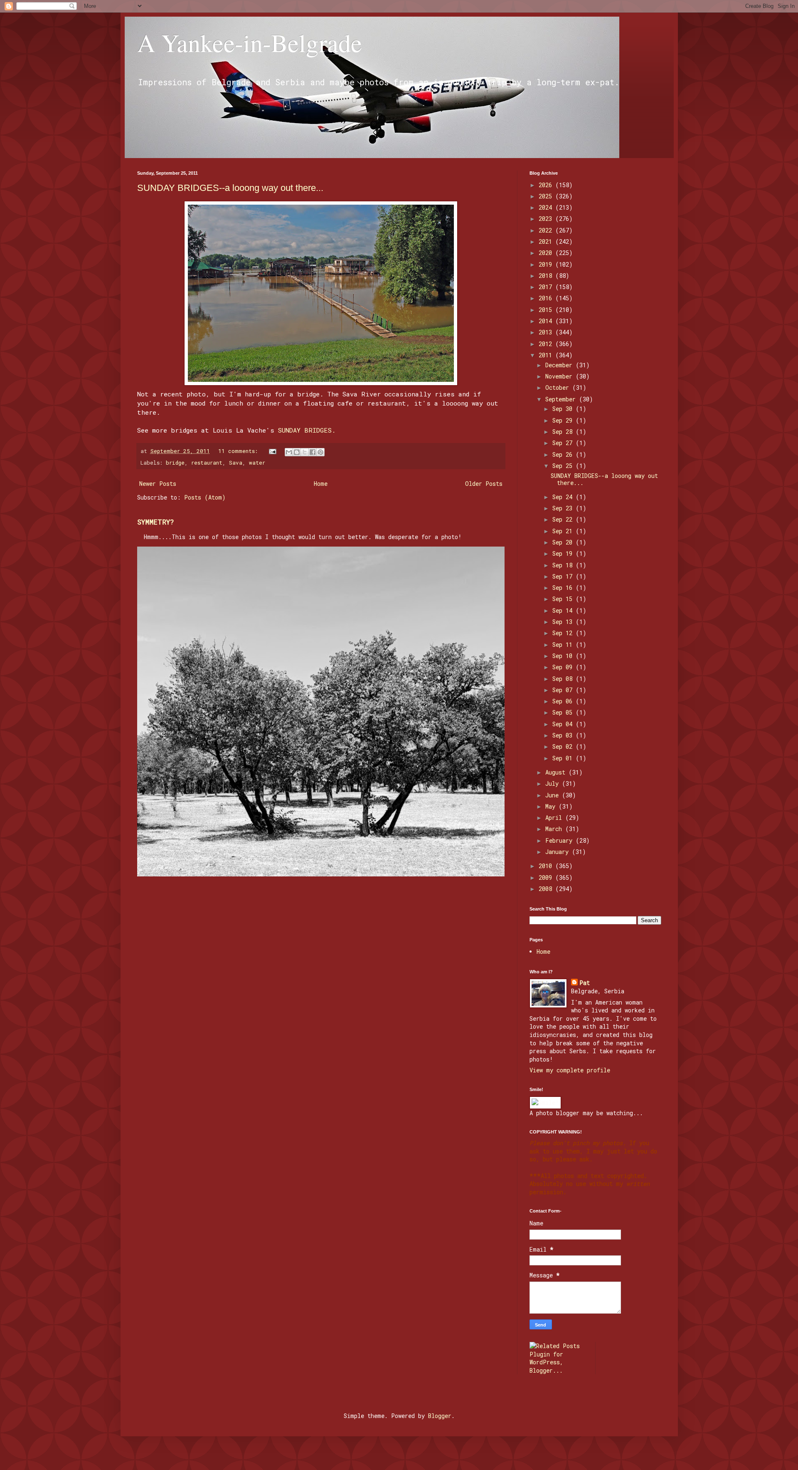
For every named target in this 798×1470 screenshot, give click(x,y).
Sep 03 (564, 735)
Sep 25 (564, 466)
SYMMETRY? (155, 521)
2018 (547, 276)
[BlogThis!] (297, 452)
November (560, 376)
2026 (547, 185)
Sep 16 (564, 587)
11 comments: (239, 451)
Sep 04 (564, 724)
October (558, 387)
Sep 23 (564, 508)
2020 (547, 253)
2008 (547, 889)
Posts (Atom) (205, 497)
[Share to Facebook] (312, 452)
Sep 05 (564, 712)
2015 (547, 310)
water (257, 462)
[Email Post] (273, 451)
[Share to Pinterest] (320, 452)
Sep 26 (564, 454)
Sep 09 (564, 667)
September (562, 399)
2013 (547, 332)
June (553, 795)
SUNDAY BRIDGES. (306, 430)
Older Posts (483, 484)
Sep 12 (564, 633)
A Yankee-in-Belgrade (249, 42)
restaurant (206, 462)
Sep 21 (564, 531)
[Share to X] (304, 452)
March (555, 829)
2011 (547, 355)
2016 (547, 298)
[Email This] (289, 452)
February (560, 840)
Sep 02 (564, 746)
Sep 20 (564, 542)
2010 (547, 866)
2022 (547, 230)
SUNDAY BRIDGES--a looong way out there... (230, 188)
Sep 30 (564, 409)
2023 (547, 219)
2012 (547, 344)
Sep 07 (564, 690)
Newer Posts (157, 484)
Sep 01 (564, 758)
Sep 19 (564, 553)
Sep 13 (564, 622)
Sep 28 (564, 432)
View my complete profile (570, 1070)
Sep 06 (564, 701)
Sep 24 (564, 497)
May (552, 806)
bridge (175, 462)
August (557, 772)
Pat (584, 983)
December (560, 365)
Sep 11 (564, 644)
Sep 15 (564, 599)
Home (321, 484)
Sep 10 (564, 656)
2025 (547, 196)
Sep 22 (564, 519)
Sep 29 (564, 420)
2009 (547, 877)
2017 (547, 287)
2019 (547, 264)
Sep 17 (564, 576)
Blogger (439, 1416)
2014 (547, 321)
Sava (235, 462)
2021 (547, 241)
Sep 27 (564, 443)
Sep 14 (564, 610)
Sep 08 (564, 679)
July (553, 783)
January (558, 852)
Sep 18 (564, 565)
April (555, 818)
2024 (547, 207)
